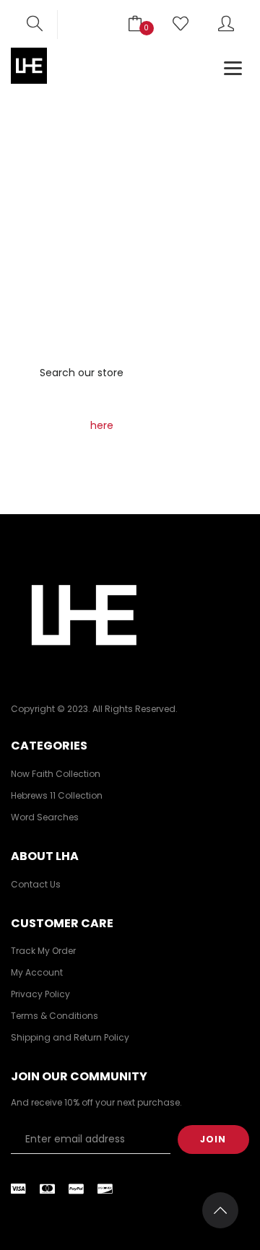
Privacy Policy (40, 994)
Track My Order (43, 951)
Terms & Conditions (54, 1016)
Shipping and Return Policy (70, 1037)
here (101, 425)
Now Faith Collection (55, 774)
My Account (37, 972)
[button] (35, 24)
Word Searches (45, 817)
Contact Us (36, 884)
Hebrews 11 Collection (57, 795)
